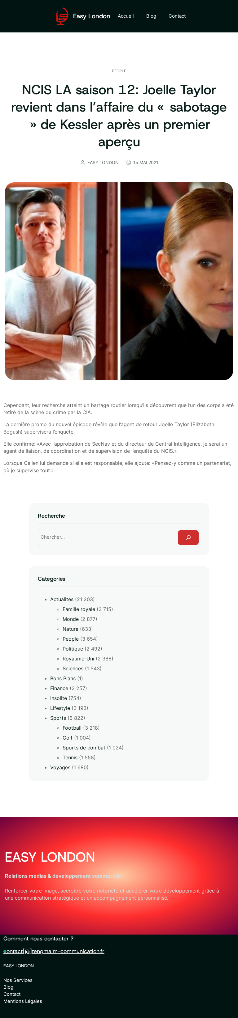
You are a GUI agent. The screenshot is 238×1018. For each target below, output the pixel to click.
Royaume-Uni (78, 658)
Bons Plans (63, 678)
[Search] (188, 537)
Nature (70, 629)
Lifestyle (60, 708)
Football (72, 728)
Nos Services (18, 980)
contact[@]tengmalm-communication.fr (53, 951)
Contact (11, 994)
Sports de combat (84, 747)
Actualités (61, 599)
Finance (59, 688)
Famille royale (79, 609)
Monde (71, 619)
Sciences (73, 668)
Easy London (91, 16)
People (119, 71)
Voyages (60, 767)
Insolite (58, 698)
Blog (8, 987)
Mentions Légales (22, 1001)
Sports (58, 718)
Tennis (70, 757)
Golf (68, 738)
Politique (73, 649)
